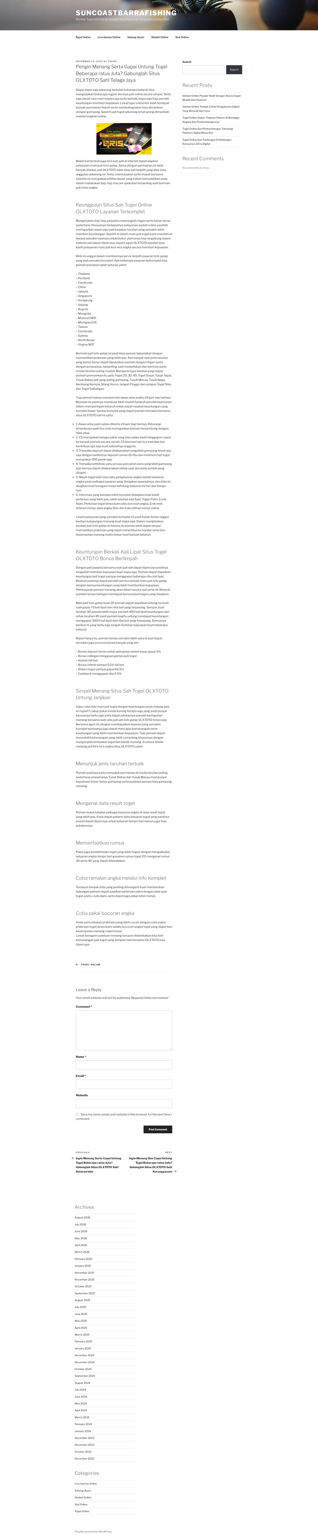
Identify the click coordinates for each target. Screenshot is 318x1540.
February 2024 (83, 1424)
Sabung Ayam (135, 37)
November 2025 (84, 1279)
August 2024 (82, 1382)
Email (81, 1076)
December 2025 (84, 1272)
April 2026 (81, 1245)
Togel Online (83, 37)
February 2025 (83, 1341)
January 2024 (83, 1431)
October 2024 (83, 1369)
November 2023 (84, 1444)
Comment (84, 1006)
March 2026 (82, 1251)
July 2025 (80, 1306)
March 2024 (82, 1417)
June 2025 (81, 1313)
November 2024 (84, 1362)
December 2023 (84, 1437)
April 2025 (81, 1327)
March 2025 (82, 1334)
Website (82, 1095)
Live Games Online (109, 37)
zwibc (112, 61)
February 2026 (83, 1258)
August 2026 (82, 1217)
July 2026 (80, 1224)
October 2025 (83, 1286)
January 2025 (83, 1348)
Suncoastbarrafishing (126, 13)
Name (81, 1057)
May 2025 (81, 1320)
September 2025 (85, 1293)
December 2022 (84, 1458)
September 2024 (85, 1375)
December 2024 (84, 1355)
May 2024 (81, 1403)
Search (186, 61)
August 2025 (82, 1300)
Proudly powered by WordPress (93, 1531)
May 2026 (81, 1238)
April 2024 (81, 1410)
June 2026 (81, 1231)
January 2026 (83, 1265)
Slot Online (182, 37)
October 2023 (83, 1451)
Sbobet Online (159, 37)
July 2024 (80, 1389)
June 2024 (81, 1396)
